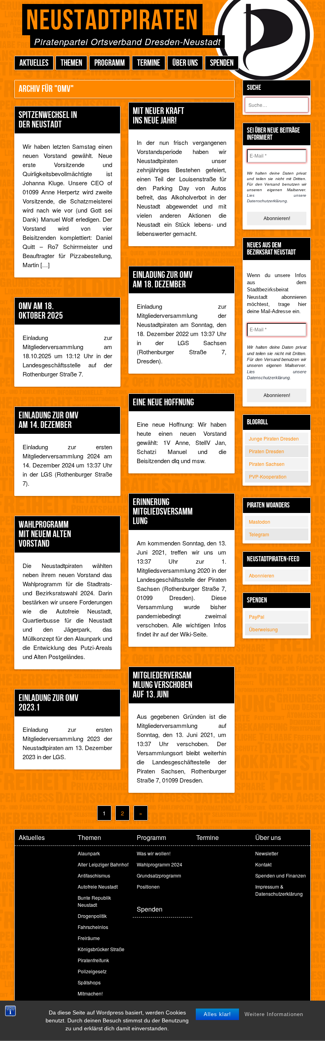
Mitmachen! (90, 993)
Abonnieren (261, 575)
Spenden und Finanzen (280, 875)
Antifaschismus (94, 875)
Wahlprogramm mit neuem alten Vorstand (45, 534)
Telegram (259, 534)
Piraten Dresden (266, 451)
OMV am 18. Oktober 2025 (41, 310)
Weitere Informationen (274, 1014)
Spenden (221, 63)
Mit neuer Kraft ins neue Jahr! (158, 115)
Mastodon (259, 521)
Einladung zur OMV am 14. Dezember (48, 420)
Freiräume (89, 938)
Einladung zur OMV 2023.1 (48, 702)
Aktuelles (33, 63)
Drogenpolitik (92, 915)
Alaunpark (89, 853)
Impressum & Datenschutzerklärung (279, 890)
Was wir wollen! (153, 853)
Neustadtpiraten (112, 21)
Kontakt (263, 864)
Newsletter (266, 853)
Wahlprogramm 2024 (159, 864)
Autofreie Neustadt (98, 886)
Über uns (185, 63)
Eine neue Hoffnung (163, 402)
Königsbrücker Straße (101, 949)
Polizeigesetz (92, 971)
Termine (148, 63)
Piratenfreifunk (93, 960)
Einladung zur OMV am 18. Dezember (163, 279)
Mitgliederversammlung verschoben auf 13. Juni (162, 685)
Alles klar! (217, 1014)
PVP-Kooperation (268, 476)
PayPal (256, 616)
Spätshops (89, 982)
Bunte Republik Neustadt (94, 901)
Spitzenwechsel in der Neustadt (48, 119)
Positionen (148, 886)
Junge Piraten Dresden (274, 438)
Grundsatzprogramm (159, 875)
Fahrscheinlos (93, 926)
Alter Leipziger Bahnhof (103, 864)
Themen (71, 63)
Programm (109, 63)
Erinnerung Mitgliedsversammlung (163, 511)
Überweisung (263, 629)
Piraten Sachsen (267, 463)
